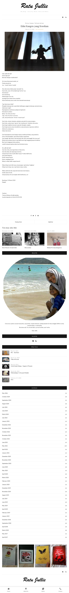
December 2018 (6, 519)
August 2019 (5, 495)
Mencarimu (28, 247)
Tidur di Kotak (15, 359)
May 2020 (5, 470)
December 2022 (6, 425)
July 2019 (4, 498)
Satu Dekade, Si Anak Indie (9, 247)
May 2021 (5, 446)
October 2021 (6, 439)
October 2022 (6, 432)
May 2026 (5, 393)
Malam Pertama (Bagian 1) (54, 247)
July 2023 (4, 417)
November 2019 (6, 491)
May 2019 (5, 505)
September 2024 (6, 400)
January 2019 (5, 516)
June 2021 (5, 442)
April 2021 (5, 449)
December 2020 (6, 456)
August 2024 (5, 403)
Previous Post (18, 222)
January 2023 (5, 421)
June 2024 (5, 410)
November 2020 (6, 460)
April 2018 (5, 526)
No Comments (39, 29)
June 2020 (5, 467)
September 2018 (6, 523)
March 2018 (5, 530)
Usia (12, 379)
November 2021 (6, 435)
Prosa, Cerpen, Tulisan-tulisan (34, 23)
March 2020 (5, 477)
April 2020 (5, 474)
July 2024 (4, 407)
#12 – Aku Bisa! (15, 352)
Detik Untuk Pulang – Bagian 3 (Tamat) (21, 366)
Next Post (50, 222)
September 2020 (6, 463)
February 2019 (6, 512)
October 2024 (6, 396)
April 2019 (5, 509)
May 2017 (5, 533)
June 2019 (5, 502)
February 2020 (6, 481)
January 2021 (5, 453)
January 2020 (5, 484)
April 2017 (5, 537)
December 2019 (6, 488)
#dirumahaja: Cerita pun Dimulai (20, 373)
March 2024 (5, 414)
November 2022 (6, 428)
